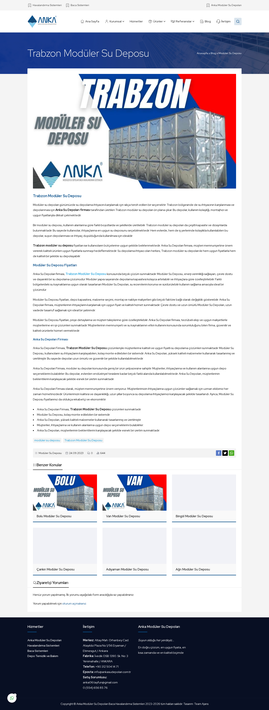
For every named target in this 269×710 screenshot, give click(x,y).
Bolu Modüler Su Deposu (54, 516)
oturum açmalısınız (74, 603)
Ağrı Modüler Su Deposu (193, 569)
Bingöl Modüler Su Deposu (194, 516)
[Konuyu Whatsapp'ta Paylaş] (231, 453)
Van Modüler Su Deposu (123, 516)
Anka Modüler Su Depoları (44, 640)
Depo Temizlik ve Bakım (42, 656)
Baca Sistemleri (37, 651)
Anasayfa (202, 53)
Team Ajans (201, 704)
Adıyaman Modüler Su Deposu (127, 569)
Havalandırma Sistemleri (43, 645)
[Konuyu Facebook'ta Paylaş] (218, 453)
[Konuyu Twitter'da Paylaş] (225, 453)
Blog (213, 53)
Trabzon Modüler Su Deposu (83, 440)
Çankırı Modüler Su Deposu (55, 569)
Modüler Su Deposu (230, 53)
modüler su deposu (47, 440)
